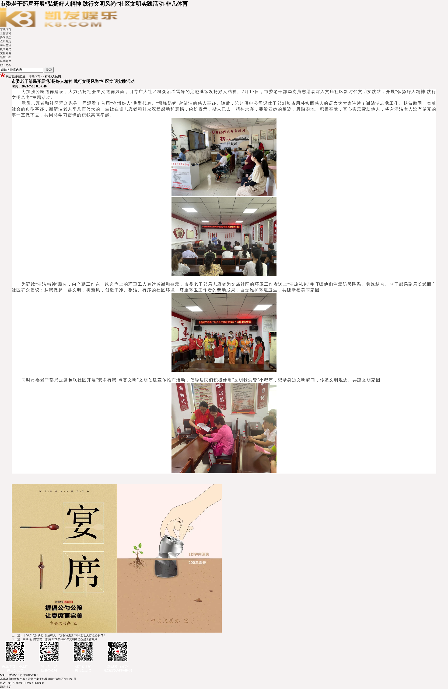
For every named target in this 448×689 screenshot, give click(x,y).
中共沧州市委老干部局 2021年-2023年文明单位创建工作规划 (60, 639)
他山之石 (5, 65)
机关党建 (5, 49)
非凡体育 (5, 29)
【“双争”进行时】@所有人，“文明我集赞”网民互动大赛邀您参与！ (64, 635)
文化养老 (5, 53)
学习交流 (5, 45)
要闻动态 (5, 37)
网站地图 (5, 687)
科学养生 (5, 61)
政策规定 (5, 41)
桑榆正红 (5, 57)
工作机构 (5, 33)
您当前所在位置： (17, 76)
